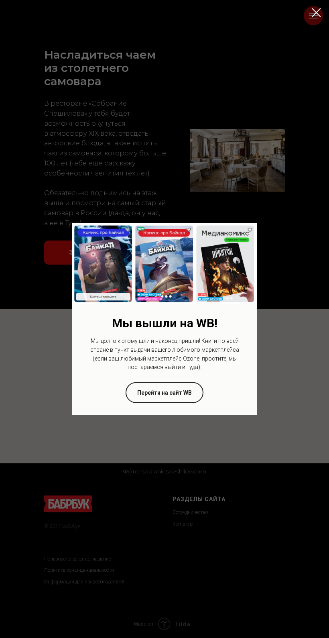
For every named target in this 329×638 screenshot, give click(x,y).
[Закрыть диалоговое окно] (316, 12)
